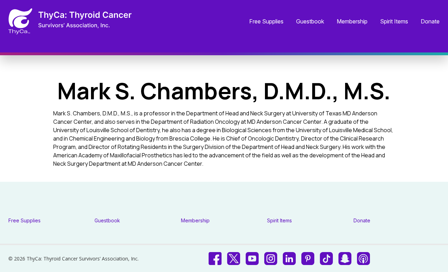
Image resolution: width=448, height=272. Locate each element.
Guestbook (310, 22)
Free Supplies (266, 22)
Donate (430, 22)
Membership (352, 22)
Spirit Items (394, 22)
